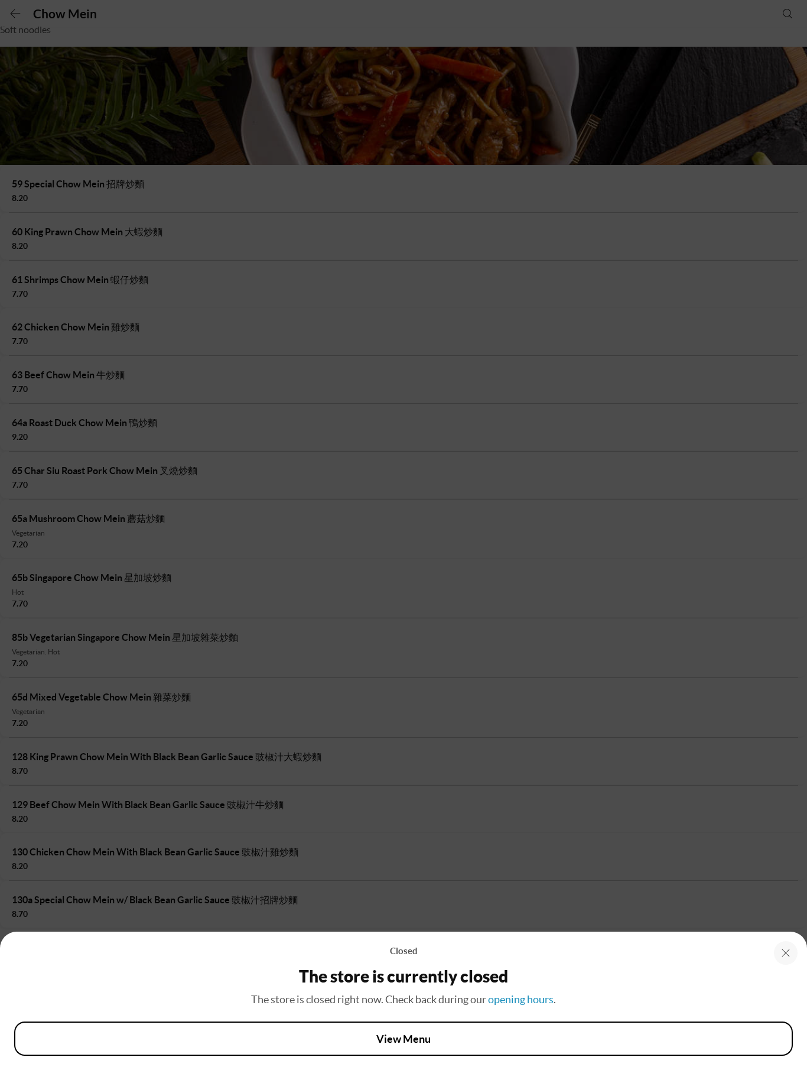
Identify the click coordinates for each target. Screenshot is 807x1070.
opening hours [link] (521, 999)
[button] (786, 953)
